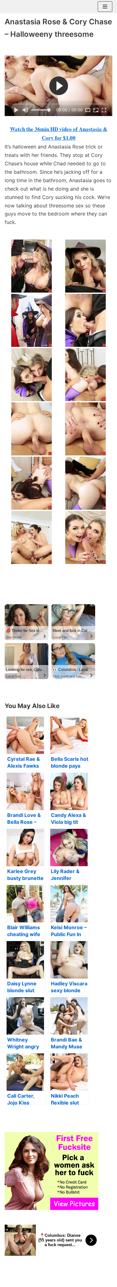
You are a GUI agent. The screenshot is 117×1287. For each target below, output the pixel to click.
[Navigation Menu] (105, 6)
